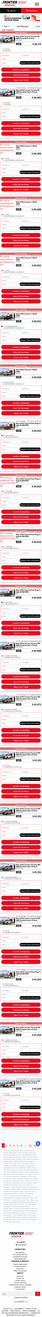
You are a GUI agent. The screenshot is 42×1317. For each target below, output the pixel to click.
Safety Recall (15, 1311)
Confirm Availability (21, 69)
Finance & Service (20, 1261)
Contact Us (20, 1278)
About (20, 1273)
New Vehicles (20, 1252)
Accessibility (19, 1309)
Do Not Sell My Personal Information (21, 1312)
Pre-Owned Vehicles (20, 1254)
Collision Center (20, 1287)
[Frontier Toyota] (14, 3)
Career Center (20, 1280)
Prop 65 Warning (29, 1311)
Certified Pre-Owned (20, 1257)
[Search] (37, 1294)
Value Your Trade (21, 80)
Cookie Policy (20, 1289)
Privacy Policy (32, 1309)
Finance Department (20, 1264)
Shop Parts (20, 1269)
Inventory (20, 1249)
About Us (20, 1276)
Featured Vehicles (20, 1259)
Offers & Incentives (20, 1271)
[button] (38, 1143)
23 (30, 1145)
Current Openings (20, 1283)
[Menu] (37, 4)
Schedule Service (20, 1266)
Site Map (5, 1311)
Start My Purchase (21, 74)
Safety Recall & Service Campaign (20, 1285)
